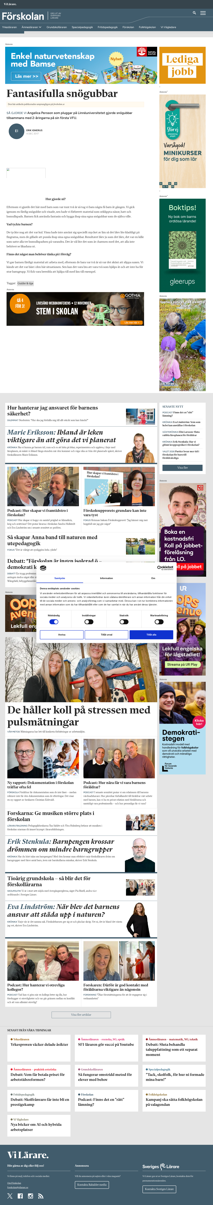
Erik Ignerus (34, 130)
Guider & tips (25, 283)
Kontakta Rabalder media (91, 1184)
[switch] (89, 621)
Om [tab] (153, 578)
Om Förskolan (14, 1183)
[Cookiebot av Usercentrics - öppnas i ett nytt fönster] (159, 568)
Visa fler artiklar (81, 1014)
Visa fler (182, 467)
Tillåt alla (151, 634)
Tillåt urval (106, 634)
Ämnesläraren (30, 27)
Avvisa (61, 634)
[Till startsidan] (10, 4)
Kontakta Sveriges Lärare (159, 1189)
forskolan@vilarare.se (17, 1187)
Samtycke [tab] (59, 578)
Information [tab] (106, 578)
